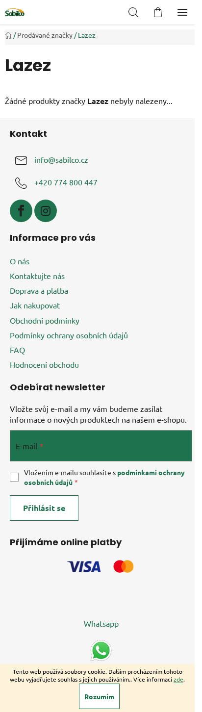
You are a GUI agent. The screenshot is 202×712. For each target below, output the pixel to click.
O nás (19, 261)
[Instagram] (45, 211)
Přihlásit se (44, 508)
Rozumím (99, 696)
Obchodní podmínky (44, 320)
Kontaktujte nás (37, 275)
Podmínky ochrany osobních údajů (69, 335)
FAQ (17, 350)
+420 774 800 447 (66, 182)
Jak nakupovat (35, 305)
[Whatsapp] (101, 649)
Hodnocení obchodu (44, 364)
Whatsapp (101, 623)
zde (178, 679)
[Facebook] (21, 211)
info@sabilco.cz (61, 159)
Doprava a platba (39, 290)
